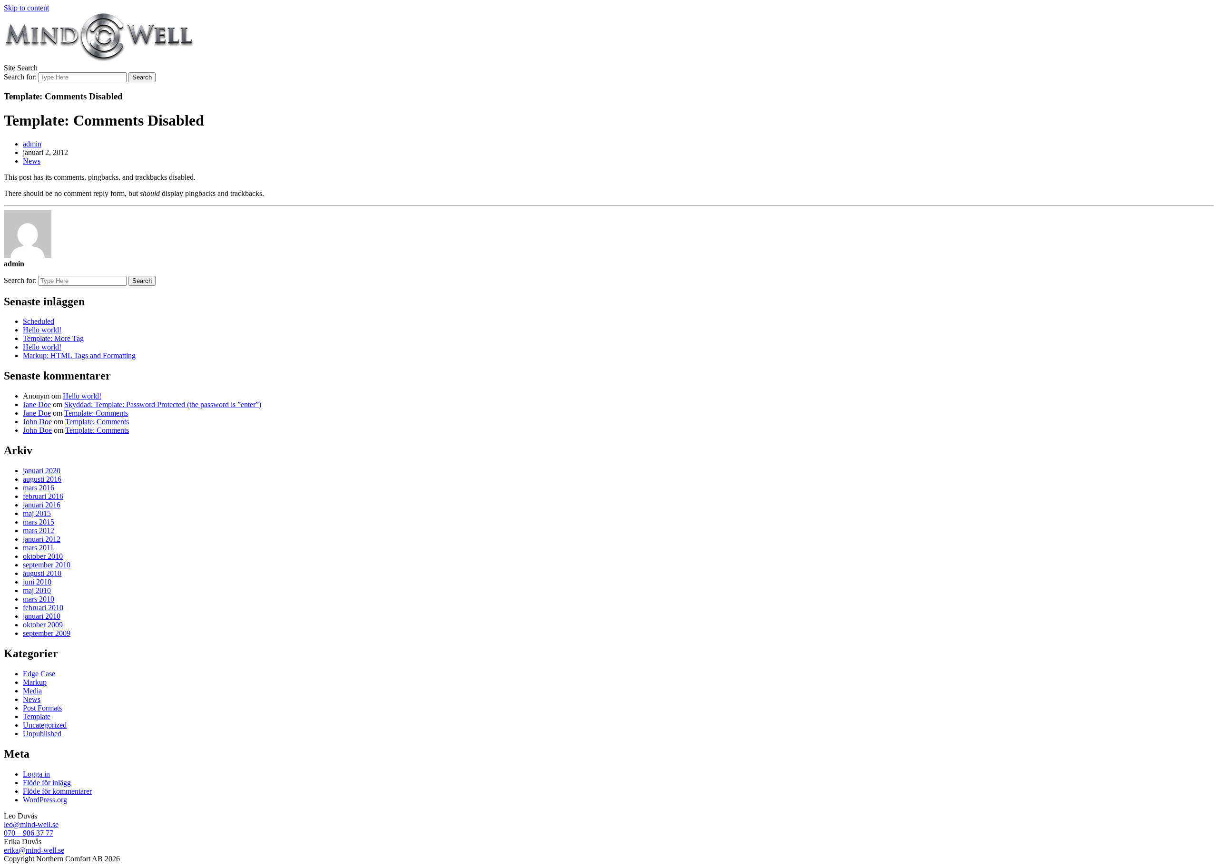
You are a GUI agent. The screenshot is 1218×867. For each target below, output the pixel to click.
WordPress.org (45, 800)
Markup (35, 682)
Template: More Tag (53, 338)
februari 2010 (43, 608)
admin (32, 144)
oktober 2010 (43, 556)
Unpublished (42, 734)
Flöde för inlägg (47, 783)
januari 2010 (41, 616)
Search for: (20, 77)
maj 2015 (37, 513)
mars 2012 (38, 530)
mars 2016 (38, 488)
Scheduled (38, 321)
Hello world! (42, 330)
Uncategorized (45, 725)
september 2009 (46, 633)
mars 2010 (38, 599)
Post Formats (42, 708)
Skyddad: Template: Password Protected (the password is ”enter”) (162, 404)
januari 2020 (41, 471)
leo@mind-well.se (31, 824)
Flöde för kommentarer (57, 791)
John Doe (37, 422)
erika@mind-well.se (34, 850)
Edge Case (39, 674)
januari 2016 (41, 505)
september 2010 (46, 565)
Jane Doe (37, 404)
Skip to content (26, 8)
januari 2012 (41, 539)
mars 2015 (38, 522)
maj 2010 (37, 590)
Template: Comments (96, 413)
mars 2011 (38, 548)
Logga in (36, 774)
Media (32, 691)
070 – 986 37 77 (28, 833)
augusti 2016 (42, 479)
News (31, 161)
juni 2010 (37, 582)
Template (36, 716)
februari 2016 (43, 496)
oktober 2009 (43, 625)
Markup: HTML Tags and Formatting (79, 355)
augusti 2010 (42, 573)
